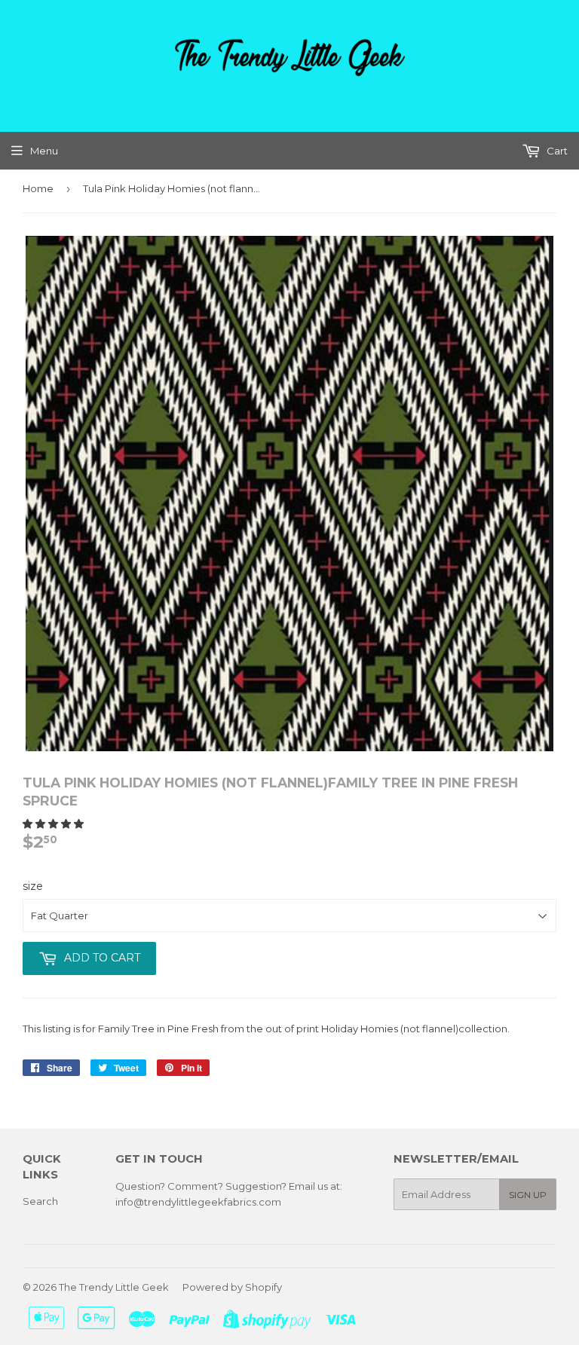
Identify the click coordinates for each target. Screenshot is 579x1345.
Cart (556, 151)
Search (40, 1201)
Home (38, 188)
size (33, 886)
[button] (54, 824)
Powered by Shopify (232, 1287)
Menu (44, 151)
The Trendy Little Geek (114, 1287)
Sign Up (528, 1194)
